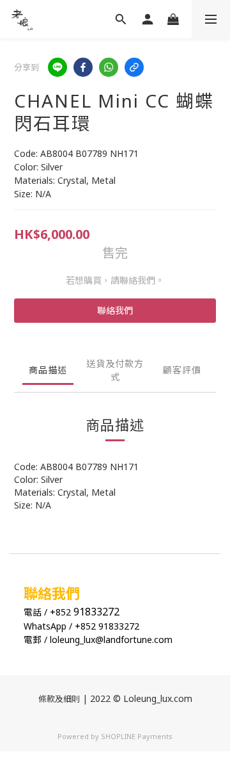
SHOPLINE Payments (136, 736)
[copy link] (134, 67)
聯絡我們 (115, 310)
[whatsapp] (108, 67)
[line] (57, 67)
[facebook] (83, 67)
